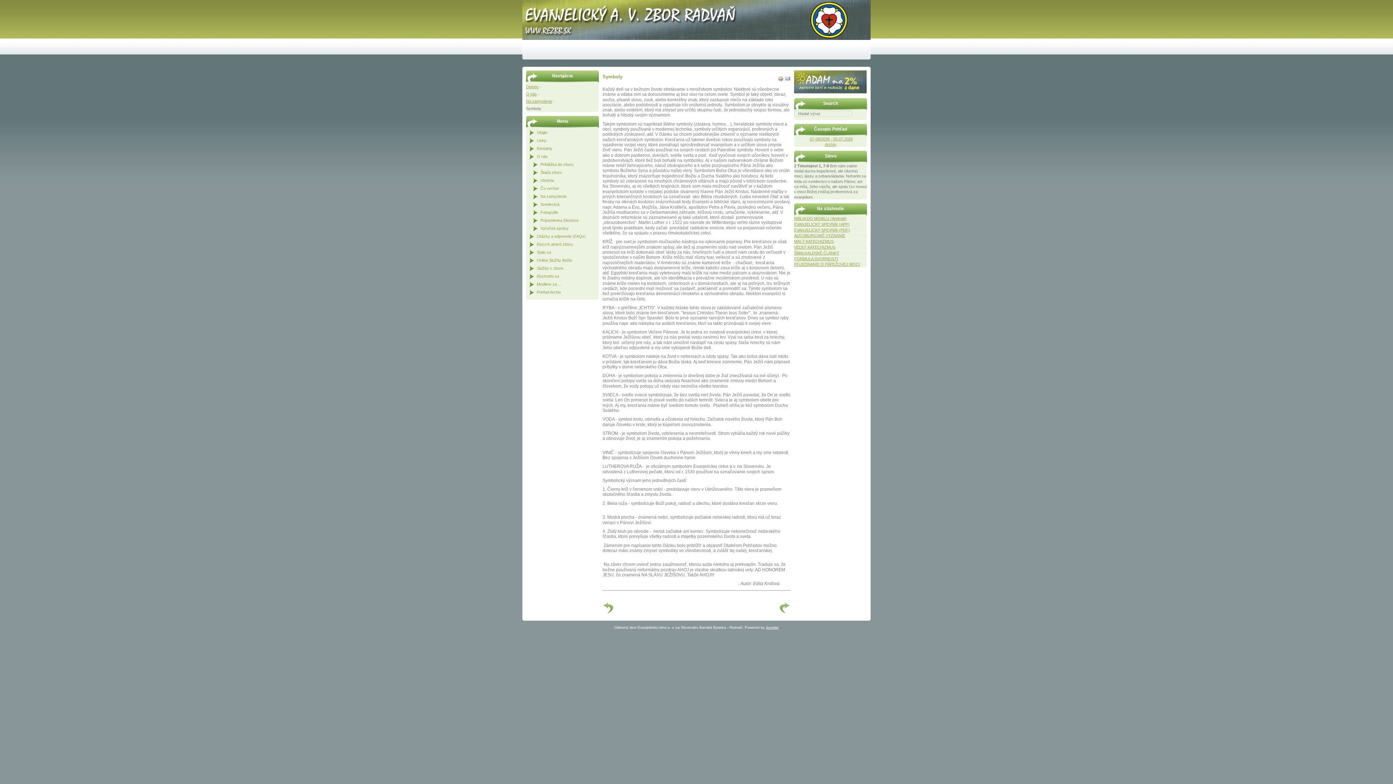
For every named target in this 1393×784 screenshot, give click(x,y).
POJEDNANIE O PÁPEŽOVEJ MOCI (827, 264)
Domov (532, 87)
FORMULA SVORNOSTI (816, 259)
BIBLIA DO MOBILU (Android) (820, 218)
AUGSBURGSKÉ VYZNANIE (819, 235)
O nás (531, 94)
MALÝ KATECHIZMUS (814, 241)
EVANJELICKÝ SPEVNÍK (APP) (822, 224)
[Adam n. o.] (830, 92)
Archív (831, 144)
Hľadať (863, 121)
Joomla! (772, 627)
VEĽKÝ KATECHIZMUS (814, 247)
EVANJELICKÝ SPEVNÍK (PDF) (822, 230)
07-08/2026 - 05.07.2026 (831, 139)
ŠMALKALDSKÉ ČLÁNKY (816, 253)
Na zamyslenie (539, 101)
